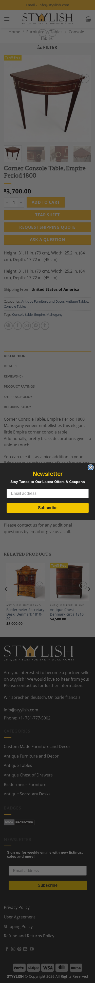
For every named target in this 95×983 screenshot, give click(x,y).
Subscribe (47, 508)
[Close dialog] (90, 467)
